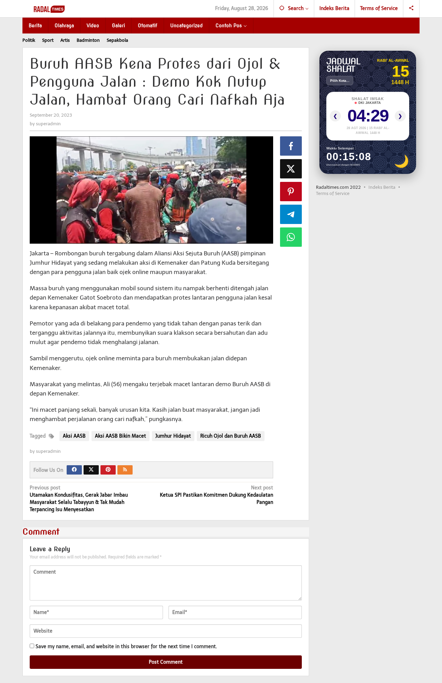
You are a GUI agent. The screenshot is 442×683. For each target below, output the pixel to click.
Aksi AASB (74, 436)
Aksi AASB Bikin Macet (120, 436)
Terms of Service (332, 193)
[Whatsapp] (291, 237)
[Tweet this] (291, 168)
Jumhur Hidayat (173, 436)
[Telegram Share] (291, 214)
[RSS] (125, 470)
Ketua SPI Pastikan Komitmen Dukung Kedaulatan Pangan (216, 495)
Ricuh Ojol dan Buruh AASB (230, 436)
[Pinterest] (108, 470)
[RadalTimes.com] (49, 9)
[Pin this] (291, 191)
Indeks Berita (381, 187)
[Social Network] (411, 8)
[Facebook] (74, 470)
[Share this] (291, 146)
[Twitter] (91, 470)
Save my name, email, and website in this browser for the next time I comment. (126, 647)
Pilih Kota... (339, 80)
